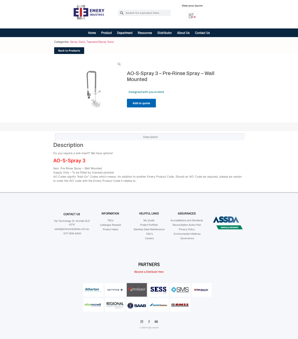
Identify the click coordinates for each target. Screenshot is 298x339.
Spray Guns (77, 41)
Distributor (164, 32)
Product (106, 32)
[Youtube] (156, 321)
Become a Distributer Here (149, 272)
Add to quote (141, 103)
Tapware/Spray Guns (100, 41)
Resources (145, 32)
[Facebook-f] (149, 321)
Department (124, 32)
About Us (183, 32)
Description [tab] (150, 137)
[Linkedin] (141, 321)
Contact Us (202, 32)
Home (92, 32)
